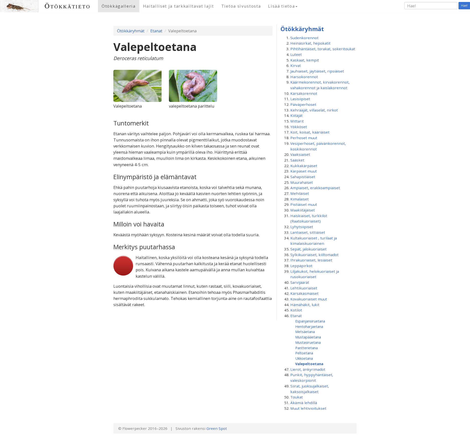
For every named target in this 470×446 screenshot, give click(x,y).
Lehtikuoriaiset (303, 287)
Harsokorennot (304, 76)
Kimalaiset (299, 199)
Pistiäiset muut (303, 204)
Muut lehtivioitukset (308, 408)
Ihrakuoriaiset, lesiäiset (311, 260)
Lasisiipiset (300, 98)
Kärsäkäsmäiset (304, 293)
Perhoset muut (303, 137)
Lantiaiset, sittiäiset (307, 232)
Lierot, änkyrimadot (307, 369)
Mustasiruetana (308, 342)
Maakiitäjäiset (302, 210)
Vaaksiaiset (300, 154)
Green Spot (216, 428)
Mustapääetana (308, 336)
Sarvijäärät (299, 282)
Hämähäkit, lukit (304, 304)
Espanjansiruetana (310, 321)
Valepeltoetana (309, 363)
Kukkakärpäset (303, 165)
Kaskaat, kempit (304, 60)
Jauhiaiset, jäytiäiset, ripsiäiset (317, 71)
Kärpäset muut (303, 171)
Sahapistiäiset (302, 176)
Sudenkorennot (304, 37)
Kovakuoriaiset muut (308, 299)
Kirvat (295, 65)
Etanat (156, 31)
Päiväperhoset (303, 104)
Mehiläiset (299, 193)
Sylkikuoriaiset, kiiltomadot (314, 254)
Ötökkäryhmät (130, 31)
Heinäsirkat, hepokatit (310, 43)
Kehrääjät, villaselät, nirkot (314, 110)
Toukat (296, 397)
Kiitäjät (296, 115)
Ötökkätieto (68, 6)
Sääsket (297, 160)
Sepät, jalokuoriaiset (308, 249)
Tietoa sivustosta (241, 6)
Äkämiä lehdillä (303, 402)
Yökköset (298, 126)
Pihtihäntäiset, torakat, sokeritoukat (322, 48)
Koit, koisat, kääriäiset (309, 132)
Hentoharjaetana (309, 326)
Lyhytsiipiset (301, 226)
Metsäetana (305, 331)
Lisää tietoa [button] (281, 6)
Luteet (296, 54)
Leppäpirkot (301, 265)
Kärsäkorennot (303, 93)
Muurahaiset (301, 182)
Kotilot (296, 310)
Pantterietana (306, 347)
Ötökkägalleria (119, 6)
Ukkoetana (304, 358)
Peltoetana (304, 352)
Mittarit (297, 121)
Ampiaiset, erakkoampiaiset (315, 187)
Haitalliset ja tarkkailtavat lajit (178, 6)
